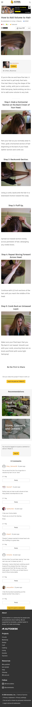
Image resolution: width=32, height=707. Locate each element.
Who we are (5, 675)
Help (3, 670)
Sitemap (4, 672)
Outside (4, 653)
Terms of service (22, 695)
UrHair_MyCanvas (10, 71)
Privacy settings (21, 698)
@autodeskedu (9, 687)
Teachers (4, 656)
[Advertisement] (16, 10)
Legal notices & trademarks (11, 703)
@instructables (9, 684)
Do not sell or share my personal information (17, 700)
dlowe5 (8, 534)
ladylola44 (6, 21)
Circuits (4, 637)
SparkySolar (10, 509)
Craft (3, 645)
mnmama (9, 555)
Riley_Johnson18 (11, 466)
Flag (5, 476)
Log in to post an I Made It (16, 381)
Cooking (4, 648)
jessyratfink (10, 587)
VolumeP (9, 487)
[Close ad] (29, 7)
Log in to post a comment (16, 608)
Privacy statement (9, 698)
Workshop (5, 640)
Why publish (6, 664)
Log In (16, 453)
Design (4, 642)
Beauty (19, 21)
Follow (13, 66)
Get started (5, 667)
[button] (2, 2)
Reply (16, 480)
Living (13, 21)
